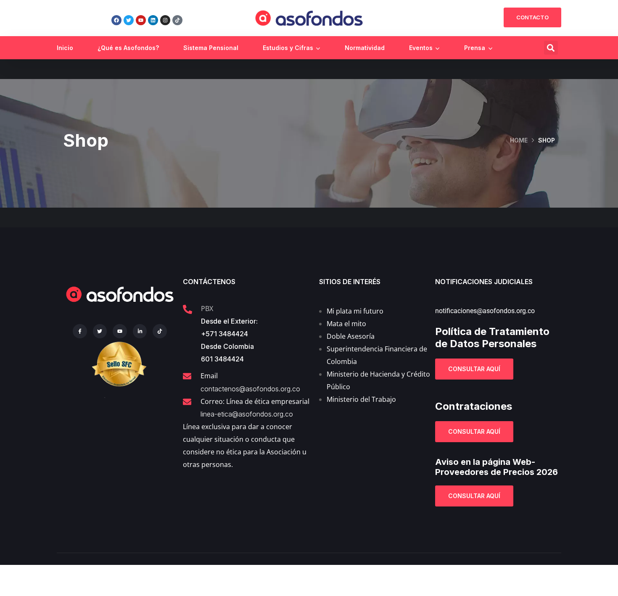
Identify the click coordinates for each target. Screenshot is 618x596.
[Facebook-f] (80, 331)
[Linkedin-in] (140, 331)
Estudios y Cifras (288, 47)
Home (519, 140)
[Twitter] (129, 20)
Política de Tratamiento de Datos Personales (492, 337)
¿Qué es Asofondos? (128, 47)
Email (209, 375)
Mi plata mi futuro (355, 311)
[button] (551, 48)
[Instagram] (165, 20)
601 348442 (220, 359)
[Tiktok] (177, 20)
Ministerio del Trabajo (361, 399)
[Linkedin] (153, 20)
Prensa (474, 47)
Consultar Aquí (474, 368)
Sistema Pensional (210, 47)
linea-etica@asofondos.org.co (247, 414)
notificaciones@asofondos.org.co (485, 311)
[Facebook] (116, 20)
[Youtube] (141, 20)
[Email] (187, 376)
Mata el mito (346, 323)
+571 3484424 (224, 334)
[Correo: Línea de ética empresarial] (187, 402)
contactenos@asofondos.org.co (250, 389)
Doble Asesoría (351, 336)
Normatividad (365, 47)
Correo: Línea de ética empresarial (255, 401)
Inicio (65, 47)
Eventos (421, 47)
